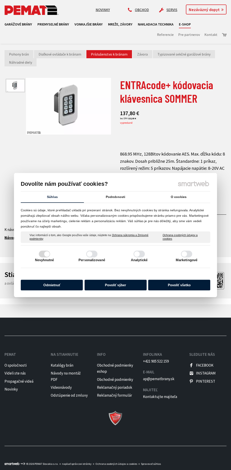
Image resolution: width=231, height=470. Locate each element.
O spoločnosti (16, 365)
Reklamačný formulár (114, 395)
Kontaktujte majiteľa (160, 396)
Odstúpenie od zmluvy (69, 395)
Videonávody (61, 387)
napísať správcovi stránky (77, 463)
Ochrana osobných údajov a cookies (180, 237)
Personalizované (92, 260)
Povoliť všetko (179, 285)
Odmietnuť (51, 285)
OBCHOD (142, 9)
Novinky (11, 389)
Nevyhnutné (44, 260)
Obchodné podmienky (115, 379)
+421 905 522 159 (156, 361)
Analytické (139, 260)
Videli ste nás (15, 373)
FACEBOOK (204, 365)
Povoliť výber (115, 285)
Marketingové (186, 260)
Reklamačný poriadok (114, 387)
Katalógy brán (62, 365)
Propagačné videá (19, 381)
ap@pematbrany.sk (158, 378)
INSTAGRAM (206, 373)
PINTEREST (205, 381)
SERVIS (171, 9)
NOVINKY (103, 9)
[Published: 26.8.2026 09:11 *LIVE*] (23, 463)
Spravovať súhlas (151, 463)
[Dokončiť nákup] (224, 34)
